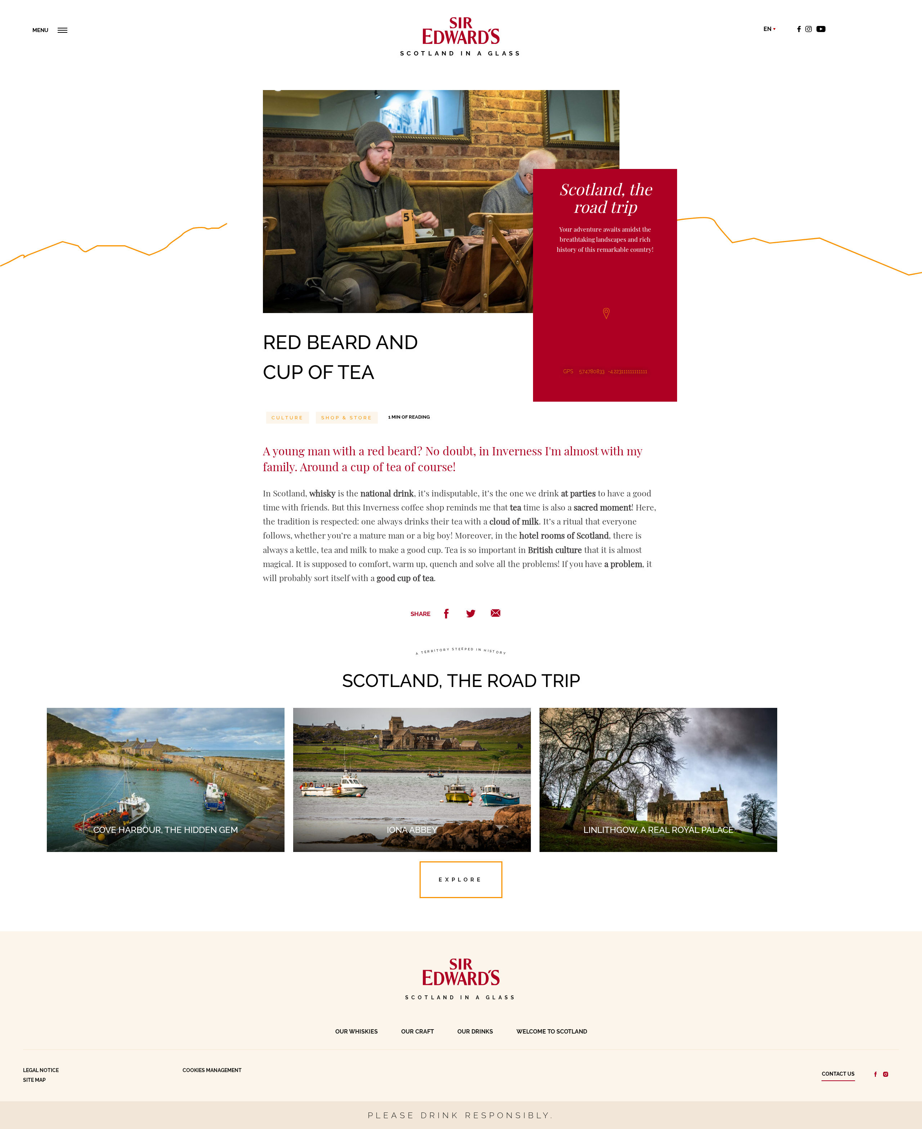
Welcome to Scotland (551, 1031)
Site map (34, 1080)
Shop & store (346, 417)
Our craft (417, 1031)
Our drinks (475, 1031)
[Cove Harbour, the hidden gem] (166, 714)
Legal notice (41, 1070)
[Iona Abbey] (412, 714)
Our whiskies (356, 1031)
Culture (288, 417)
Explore (461, 879)
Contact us (838, 1074)
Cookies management (212, 1070)
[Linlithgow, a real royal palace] (658, 714)
